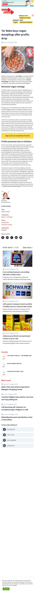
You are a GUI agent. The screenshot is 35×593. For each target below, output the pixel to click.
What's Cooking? (6, 217)
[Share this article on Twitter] (11, 237)
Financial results (6, 225)
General (6, 384)
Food (5, 42)
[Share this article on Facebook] (2, 237)
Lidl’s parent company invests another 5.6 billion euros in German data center (17, 305)
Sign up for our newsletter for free (17, 136)
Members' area (18, 20)
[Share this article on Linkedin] (16, 237)
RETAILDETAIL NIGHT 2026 (15, 371)
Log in (15, 22)
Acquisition (5, 222)
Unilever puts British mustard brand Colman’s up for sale (16, 337)
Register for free (25, 18)
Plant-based (5, 212)
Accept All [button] (6, 589)
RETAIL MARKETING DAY (14, 363)
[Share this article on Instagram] (7, 237)
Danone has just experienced (11, 186)
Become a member (26, 22)
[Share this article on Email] (20, 237)
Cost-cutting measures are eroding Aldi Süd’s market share (16, 273)
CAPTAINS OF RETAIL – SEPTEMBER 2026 (19, 355)
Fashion (6, 414)
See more (27, 247)
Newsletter (23, 15)
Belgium (4, 230)
